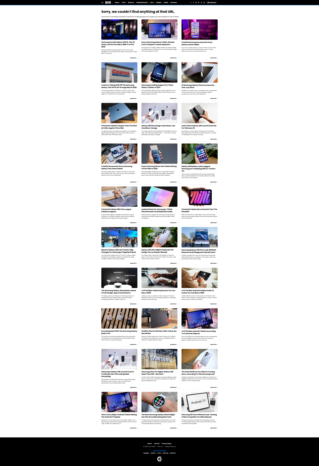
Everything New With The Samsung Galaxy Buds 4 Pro (119, 332)
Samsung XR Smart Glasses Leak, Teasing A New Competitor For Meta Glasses (199, 416)
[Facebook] (190, 2)
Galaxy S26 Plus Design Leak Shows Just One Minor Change (158, 127)
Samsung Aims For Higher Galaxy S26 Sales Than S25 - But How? (157, 373)
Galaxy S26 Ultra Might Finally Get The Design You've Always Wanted (157, 251)
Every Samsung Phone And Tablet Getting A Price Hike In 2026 (159, 167)
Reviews (174, 2)
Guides (158, 2)
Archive (157, 443)
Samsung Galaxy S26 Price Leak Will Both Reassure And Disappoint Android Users (199, 251)
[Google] (201, 2)
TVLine (159, 453)
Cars (152, 2)
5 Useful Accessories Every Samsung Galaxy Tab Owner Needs (116, 167)
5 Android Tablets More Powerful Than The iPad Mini (199, 210)
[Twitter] (193, 2)
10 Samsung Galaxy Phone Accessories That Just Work (198, 86)
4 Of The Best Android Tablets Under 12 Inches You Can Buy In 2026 (198, 291)
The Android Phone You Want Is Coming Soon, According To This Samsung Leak (198, 373)
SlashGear (173, 453)
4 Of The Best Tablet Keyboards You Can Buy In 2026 (158, 291)
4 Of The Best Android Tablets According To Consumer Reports (199, 332)
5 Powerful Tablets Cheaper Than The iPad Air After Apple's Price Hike (119, 127)
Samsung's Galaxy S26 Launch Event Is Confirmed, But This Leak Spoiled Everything (117, 374)
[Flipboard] (198, 2)
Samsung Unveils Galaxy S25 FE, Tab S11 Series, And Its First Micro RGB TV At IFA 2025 (118, 44)
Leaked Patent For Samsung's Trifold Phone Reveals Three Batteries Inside (156, 210)
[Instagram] (196, 2)
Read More (133, 58)
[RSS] (204, 2)
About (149, 443)
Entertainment (142, 2)
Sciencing (165, 453)
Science (131, 2)
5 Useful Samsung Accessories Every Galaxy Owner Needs (197, 43)
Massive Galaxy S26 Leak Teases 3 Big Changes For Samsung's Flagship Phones (118, 251)
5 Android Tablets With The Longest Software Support (116, 210)
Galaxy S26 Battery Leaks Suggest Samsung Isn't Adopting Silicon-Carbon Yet (198, 168)
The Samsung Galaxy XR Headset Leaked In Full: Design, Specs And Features (118, 291)
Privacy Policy (167, 443)
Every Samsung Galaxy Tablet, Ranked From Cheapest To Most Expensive (157, 43)
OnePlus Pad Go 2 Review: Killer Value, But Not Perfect (159, 332)
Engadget (146, 453)
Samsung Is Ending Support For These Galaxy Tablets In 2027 (157, 86)
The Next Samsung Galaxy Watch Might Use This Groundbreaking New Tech (158, 416)
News (117, 2)
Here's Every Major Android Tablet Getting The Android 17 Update (119, 416)
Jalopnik (153, 453)
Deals (166, 2)
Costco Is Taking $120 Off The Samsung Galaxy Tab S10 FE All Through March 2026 (119, 86)
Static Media (151, 447)
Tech (124, 2)
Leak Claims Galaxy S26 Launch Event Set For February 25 (199, 127)
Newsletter (212, 2)
